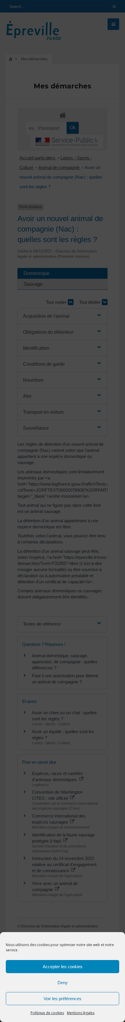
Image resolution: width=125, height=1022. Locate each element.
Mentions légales (80, 1012)
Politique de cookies (47, 1012)
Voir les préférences (62, 998)
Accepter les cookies (63, 966)
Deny (63, 982)
